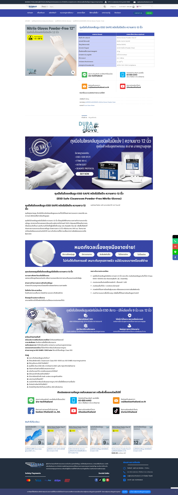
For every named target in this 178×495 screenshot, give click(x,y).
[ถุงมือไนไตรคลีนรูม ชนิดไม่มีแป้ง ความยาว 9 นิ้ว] (100, 435)
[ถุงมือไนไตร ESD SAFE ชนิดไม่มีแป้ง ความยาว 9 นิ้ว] (56, 435)
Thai (139, 6)
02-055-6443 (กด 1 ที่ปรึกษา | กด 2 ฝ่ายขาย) (140, 472)
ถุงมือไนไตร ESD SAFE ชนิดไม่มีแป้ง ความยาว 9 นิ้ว (56, 450)
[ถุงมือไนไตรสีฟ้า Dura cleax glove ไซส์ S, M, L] (35, 435)
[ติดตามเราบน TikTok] (100, 480)
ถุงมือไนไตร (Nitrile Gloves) (63, 21)
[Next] (152, 441)
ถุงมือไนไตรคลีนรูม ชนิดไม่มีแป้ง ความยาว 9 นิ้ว (99, 450)
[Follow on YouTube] (107, 480)
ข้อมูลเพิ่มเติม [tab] (92, 117)
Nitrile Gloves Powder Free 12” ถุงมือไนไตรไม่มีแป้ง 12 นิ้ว (121, 450)
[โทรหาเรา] (104, 480)
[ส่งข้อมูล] (104, 6)
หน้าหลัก (27, 21)
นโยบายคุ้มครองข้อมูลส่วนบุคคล (140, 492)
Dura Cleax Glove (89, 105)
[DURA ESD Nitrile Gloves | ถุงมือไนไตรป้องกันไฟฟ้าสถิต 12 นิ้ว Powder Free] (78, 435)
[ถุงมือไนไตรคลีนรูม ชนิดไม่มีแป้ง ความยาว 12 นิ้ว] (143, 435)
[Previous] (25, 441)
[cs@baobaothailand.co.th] (175, 246)
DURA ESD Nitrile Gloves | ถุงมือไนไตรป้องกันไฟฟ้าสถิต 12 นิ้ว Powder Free (77, 451)
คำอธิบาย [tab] (84, 117)
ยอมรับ (125, 492)
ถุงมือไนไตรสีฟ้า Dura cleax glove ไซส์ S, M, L (33, 450)
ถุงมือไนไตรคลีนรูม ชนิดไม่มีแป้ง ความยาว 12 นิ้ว (142, 450)
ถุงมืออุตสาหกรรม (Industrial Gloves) (42, 21)
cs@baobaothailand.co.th (135, 476)
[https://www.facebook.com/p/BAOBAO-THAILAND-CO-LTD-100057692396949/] (175, 257)
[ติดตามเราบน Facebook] (96, 480)
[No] (175, 492)
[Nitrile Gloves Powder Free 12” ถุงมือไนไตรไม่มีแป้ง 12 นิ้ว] (121, 435)
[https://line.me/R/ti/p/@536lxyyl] (175, 252)
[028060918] (175, 241)
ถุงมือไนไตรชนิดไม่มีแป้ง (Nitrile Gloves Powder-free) (88, 21)
